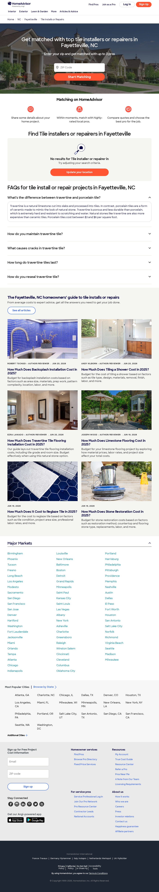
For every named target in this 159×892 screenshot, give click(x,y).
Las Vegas (62, 609)
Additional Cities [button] (16, 735)
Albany (60, 615)
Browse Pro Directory (85, 759)
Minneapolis (63, 587)
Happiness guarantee (127, 826)
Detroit (60, 575)
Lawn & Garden (39, 11)
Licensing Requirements (128, 784)
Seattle (109, 648)
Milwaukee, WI (68, 702)
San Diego (13, 598)
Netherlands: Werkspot (100, 858)
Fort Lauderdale (17, 631)
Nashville (110, 587)
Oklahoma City (65, 671)
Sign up (28, 786)
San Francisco (16, 603)
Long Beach (15, 575)
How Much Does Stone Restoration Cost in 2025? (112, 513)
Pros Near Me (122, 774)
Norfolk (109, 631)
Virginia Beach (114, 643)
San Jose (13, 609)
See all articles (21, 310)
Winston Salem (65, 648)
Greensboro (64, 637)
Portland (110, 553)
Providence (112, 575)
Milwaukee (112, 659)
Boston (60, 570)
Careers (119, 806)
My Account (121, 754)
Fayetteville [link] (31, 19)
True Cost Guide (124, 759)
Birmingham (15, 553)
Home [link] (10, 19)
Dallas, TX (87, 695)
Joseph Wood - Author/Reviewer (101, 434)
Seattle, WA (22, 725)
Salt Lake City (113, 626)
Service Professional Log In (88, 796)
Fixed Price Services (85, 764)
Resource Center (124, 764)
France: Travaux (39, 858)
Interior (12, 11)
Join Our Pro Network (85, 801)
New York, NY (134, 702)
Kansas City (63, 598)
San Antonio (112, 620)
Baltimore (62, 564)
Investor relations (124, 816)
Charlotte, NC (46, 695)
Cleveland (62, 659)
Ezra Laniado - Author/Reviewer (27, 434)
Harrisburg (111, 559)
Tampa (11, 654)
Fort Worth (112, 609)
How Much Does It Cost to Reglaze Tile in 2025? (42, 511)
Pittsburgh (111, 570)
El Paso (109, 603)
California (70, 867)
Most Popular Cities (17, 687)
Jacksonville (15, 637)
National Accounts (84, 816)
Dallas (109, 598)
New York (62, 620)
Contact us (121, 821)
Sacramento (15, 592)
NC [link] (19, 19)
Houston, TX (133, 695)
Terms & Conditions (98, 873)
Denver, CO (111, 695)
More (54, 11)
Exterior (23, 11)
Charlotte (62, 631)
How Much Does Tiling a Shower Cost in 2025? (115, 369)
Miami (11, 643)
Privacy (61, 867)
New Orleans (64, 559)
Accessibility (95, 867)
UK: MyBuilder (120, 858)
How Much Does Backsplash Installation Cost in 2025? (42, 371)
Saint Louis (63, 603)
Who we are (121, 801)
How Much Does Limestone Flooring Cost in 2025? (113, 442)
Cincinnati (62, 654)
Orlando (12, 648)
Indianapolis (15, 671)
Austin (109, 592)
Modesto (13, 587)
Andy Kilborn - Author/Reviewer (100, 363)
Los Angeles (15, 581)
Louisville (62, 553)
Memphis (111, 581)
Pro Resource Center (85, 806)
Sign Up (144, 4)
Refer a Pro (121, 769)
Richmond (111, 637)
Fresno (11, 570)
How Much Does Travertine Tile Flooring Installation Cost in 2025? (36, 442)
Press (118, 811)
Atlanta (12, 659)
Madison (110, 654)
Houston (110, 615)
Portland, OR (45, 713)
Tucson (11, 564)
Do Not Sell (82, 867)
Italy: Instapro (80, 858)
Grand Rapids (65, 581)
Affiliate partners (124, 831)
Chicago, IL (66, 695)
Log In (127, 4)
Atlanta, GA (22, 695)
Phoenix (12, 559)
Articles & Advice (69, 11)
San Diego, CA (113, 713)
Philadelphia (113, 564)
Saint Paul (62, 592)
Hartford (12, 620)
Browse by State (43, 687)
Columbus (62, 665)
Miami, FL (43, 702)
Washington (15, 626)
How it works (122, 796)
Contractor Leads (83, 811)
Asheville (62, 626)
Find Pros (79, 754)
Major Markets (19, 543)
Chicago (12, 665)
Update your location (79, 172)
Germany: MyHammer (60, 858)
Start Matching (79, 77)
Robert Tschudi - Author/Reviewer (28, 363)
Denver (12, 615)
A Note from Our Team (127, 779)
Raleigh (61, 643)
